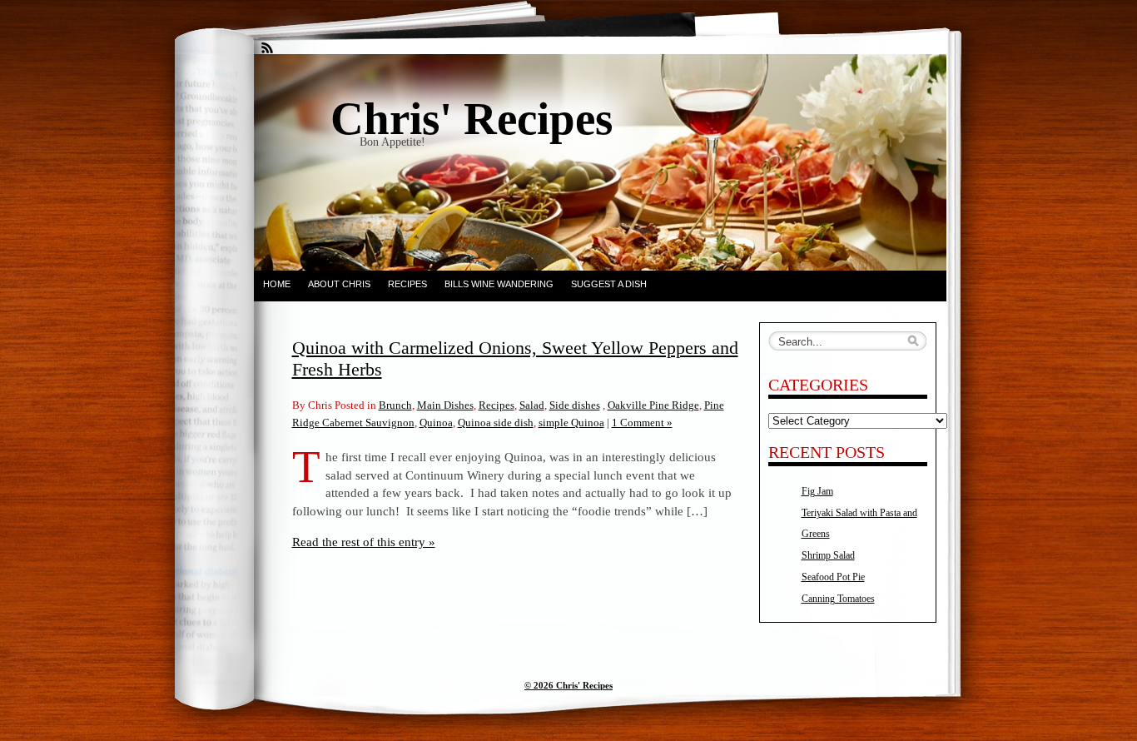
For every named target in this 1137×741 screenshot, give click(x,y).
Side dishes (574, 405)
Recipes (407, 284)
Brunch (395, 405)
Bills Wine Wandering (499, 284)
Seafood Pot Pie (833, 577)
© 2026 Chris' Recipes (568, 685)
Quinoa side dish (496, 422)
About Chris (339, 284)
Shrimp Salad (828, 555)
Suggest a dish (609, 284)
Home (276, 284)
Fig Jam (817, 491)
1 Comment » (642, 422)
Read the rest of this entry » (363, 542)
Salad (531, 405)
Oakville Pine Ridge (653, 405)
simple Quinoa (571, 422)
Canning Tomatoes (838, 598)
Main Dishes (445, 405)
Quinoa (436, 422)
